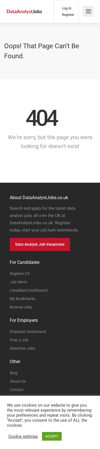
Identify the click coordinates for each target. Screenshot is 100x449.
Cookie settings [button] (23, 436)
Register (67, 15)
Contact (17, 389)
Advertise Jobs (22, 348)
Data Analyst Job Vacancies (39, 244)
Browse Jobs (21, 307)
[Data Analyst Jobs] (24, 5)
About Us (18, 381)
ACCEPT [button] (51, 436)
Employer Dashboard (28, 331)
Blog (14, 373)
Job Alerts (18, 282)
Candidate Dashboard (29, 290)
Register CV (20, 273)
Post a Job (19, 340)
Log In (66, 8)
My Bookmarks (23, 298)
